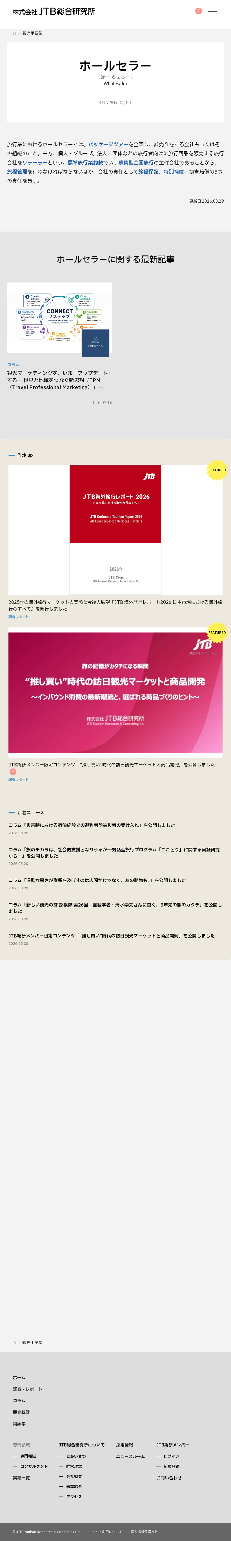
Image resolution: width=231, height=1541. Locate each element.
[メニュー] (212, 11)
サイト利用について (107, 1532)
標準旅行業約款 (85, 163)
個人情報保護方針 (144, 1532)
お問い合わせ (169, 1478)
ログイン (171, 1456)
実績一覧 (21, 1478)
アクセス (74, 1497)
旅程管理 (17, 172)
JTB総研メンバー (172, 1445)
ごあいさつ (76, 1456)
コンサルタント (34, 1467)
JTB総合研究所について (82, 1445)
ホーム (19, 1378)
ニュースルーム (130, 1456)
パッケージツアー (108, 145)
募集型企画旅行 (136, 163)
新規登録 (171, 1467)
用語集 (19, 1424)
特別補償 (174, 172)
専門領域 (28, 1456)
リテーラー (35, 163)
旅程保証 (148, 172)
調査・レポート (28, 1389)
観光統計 (21, 1412)
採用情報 (124, 1445)
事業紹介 (74, 1487)
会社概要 (74, 1477)
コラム (19, 1401)
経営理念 (74, 1467)
